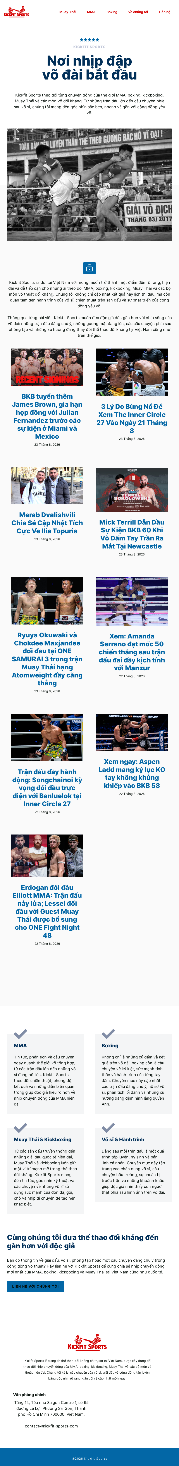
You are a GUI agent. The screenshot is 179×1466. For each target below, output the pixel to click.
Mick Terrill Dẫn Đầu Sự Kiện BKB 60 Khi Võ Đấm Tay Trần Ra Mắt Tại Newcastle (131, 534)
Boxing (112, 12)
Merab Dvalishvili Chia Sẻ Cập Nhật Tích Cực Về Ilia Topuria (47, 523)
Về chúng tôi (138, 12)
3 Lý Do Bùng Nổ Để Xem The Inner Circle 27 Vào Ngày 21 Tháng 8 (131, 418)
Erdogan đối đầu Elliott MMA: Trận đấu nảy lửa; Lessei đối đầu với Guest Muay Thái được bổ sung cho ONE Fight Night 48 (47, 911)
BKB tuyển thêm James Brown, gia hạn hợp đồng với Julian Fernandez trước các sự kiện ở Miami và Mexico (47, 416)
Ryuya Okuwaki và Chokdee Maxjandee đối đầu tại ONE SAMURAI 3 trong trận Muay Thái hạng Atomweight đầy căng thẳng (47, 659)
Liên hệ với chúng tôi (35, 1286)
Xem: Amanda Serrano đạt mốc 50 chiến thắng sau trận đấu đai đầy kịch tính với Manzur (132, 652)
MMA (91, 12)
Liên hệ (164, 12)
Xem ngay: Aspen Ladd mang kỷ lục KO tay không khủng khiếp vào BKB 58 (131, 773)
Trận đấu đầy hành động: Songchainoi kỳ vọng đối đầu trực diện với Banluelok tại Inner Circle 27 (47, 788)
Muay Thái (67, 12)
